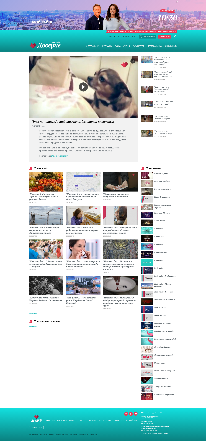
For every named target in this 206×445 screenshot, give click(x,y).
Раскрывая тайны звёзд (165, 339)
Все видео (33, 314)
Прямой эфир (165, 36)
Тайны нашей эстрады (164, 370)
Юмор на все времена (164, 394)
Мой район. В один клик (165, 276)
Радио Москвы (162, 31)
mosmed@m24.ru (151, 430)
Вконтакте (126, 414)
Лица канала (171, 46)
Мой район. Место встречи (162, 285)
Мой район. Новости (163, 291)
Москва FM (152, 31)
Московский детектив (164, 299)
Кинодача (158, 228)
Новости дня (160, 315)
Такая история (161, 378)
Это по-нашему (59, 155)
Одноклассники (131, 414)
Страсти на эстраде (163, 355)
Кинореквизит (160, 252)
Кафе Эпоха (159, 220)
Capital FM (172, 31)
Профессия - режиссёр (164, 331)
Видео (118, 46)
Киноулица (159, 260)
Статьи (126, 46)
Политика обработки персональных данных (154, 433)
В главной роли (161, 173)
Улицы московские (162, 386)
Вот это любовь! (162, 181)
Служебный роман (162, 347)
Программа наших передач (162, 324)
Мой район (159, 268)
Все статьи (33, 327)
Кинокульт (159, 236)
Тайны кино (159, 363)
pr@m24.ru (149, 423)
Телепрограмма (155, 46)
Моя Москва (159, 307)
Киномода (158, 244)
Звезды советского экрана (162, 206)
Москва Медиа (113, 31)
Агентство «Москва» (141, 31)
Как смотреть (139, 46)
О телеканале (92, 46)
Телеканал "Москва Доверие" (45, 45)
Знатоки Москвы (162, 212)
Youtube (136, 414)
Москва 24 (123, 31)
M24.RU (130, 31)
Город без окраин (162, 197)
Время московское (162, 189)
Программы (106, 46)
